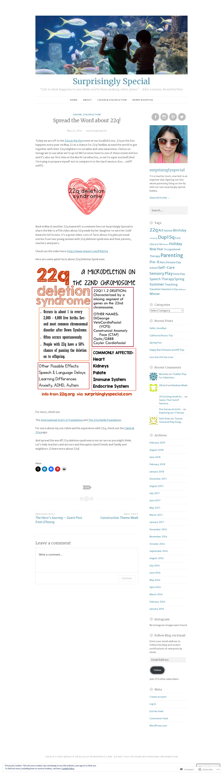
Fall (160, 244)
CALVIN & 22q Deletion (112, 100)
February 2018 (157, 464)
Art (160, 230)
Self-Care (166, 267)
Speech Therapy (162, 279)
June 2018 (155, 457)
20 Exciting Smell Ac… (171, 396)
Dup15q (166, 237)
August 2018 (157, 450)
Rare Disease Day (170, 262)
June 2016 (155, 572)
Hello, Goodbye (158, 328)
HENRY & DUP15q (142, 100)
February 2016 (157, 601)
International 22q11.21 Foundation (62, 420)
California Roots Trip (161, 335)
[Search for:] (169, 210)
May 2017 (155, 507)
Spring (179, 279)
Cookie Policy (68, 768)
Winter (155, 294)
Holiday (175, 243)
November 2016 (158, 536)
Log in (153, 704)
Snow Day (179, 273)
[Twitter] (182, 117)
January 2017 (157, 522)
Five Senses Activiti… (171, 409)
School (154, 267)
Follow (157, 670)
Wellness (182, 289)
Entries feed (156, 711)
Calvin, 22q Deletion (87, 114)
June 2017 (155, 500)
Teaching (171, 284)
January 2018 (157, 471)
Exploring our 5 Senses (171, 412)
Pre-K (154, 262)
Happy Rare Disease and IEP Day (167, 349)
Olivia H (163, 385)
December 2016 (158, 529)
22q (87, 487)
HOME (74, 100)
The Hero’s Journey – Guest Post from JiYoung (58, 518)
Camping (153, 238)
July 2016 (155, 565)
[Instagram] (164, 117)
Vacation (155, 289)
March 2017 (156, 515)
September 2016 (159, 551)
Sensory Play (161, 273)
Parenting (171, 255)
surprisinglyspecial (96, 130)
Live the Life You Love (161, 357)
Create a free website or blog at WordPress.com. (79, 756)
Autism (168, 230)
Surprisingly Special (111, 81)
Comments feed (159, 718)
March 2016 (156, 594)
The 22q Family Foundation (104, 420)
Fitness (165, 244)
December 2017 (158, 478)
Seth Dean (164, 418)
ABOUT (87, 100)
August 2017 (157, 486)
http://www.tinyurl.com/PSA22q (87, 251)
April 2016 (155, 587)
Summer (157, 284)
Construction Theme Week (119, 516)
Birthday (179, 230)
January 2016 (157, 608)
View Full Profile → (160, 197)
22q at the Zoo (74, 140)
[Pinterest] (173, 117)
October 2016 (157, 543)
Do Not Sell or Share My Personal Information (146, 756)
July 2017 (155, 493)
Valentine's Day (169, 289)
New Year (156, 249)
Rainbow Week (179, 385)
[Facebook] (155, 117)
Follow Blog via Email (169, 635)
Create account (158, 696)
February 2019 (157, 442)
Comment (127, 578)
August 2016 (157, 558)
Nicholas (163, 374)
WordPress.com (158, 725)
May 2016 (155, 580)
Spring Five (156, 342)
